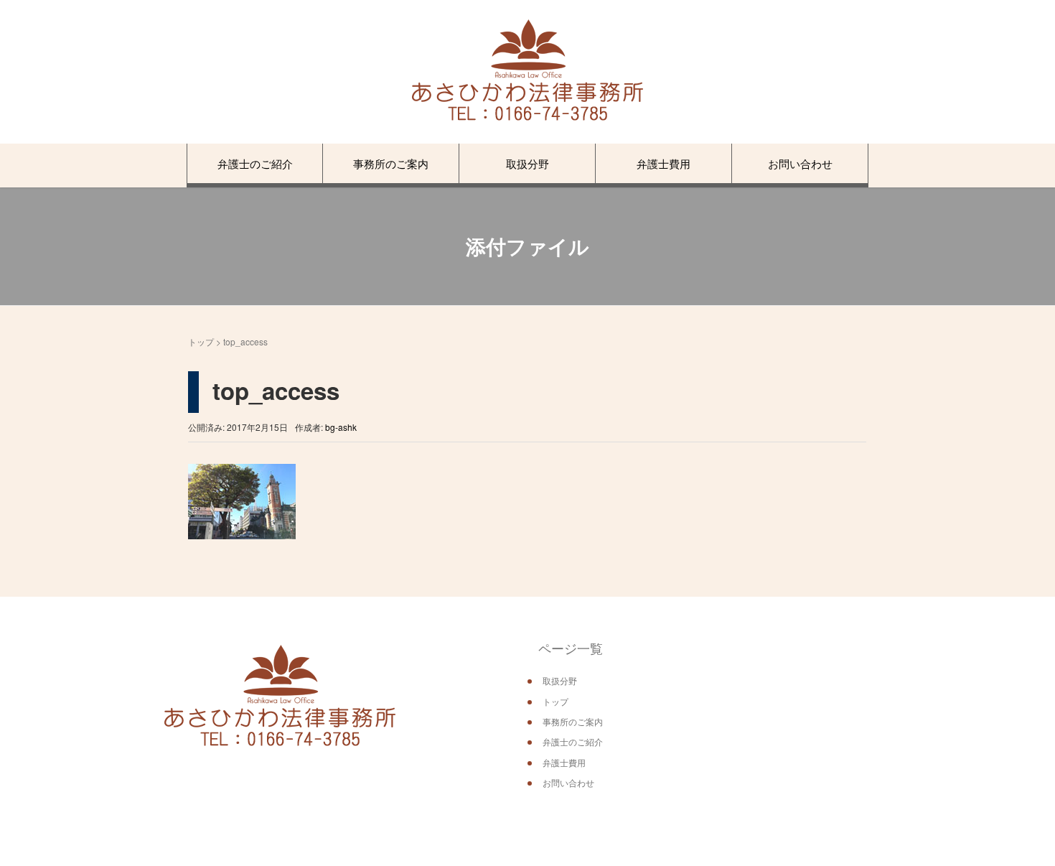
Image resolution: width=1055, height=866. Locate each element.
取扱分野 (527, 163)
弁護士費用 (663, 163)
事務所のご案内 (390, 163)
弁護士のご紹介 (255, 163)
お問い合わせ (800, 163)
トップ (201, 341)
